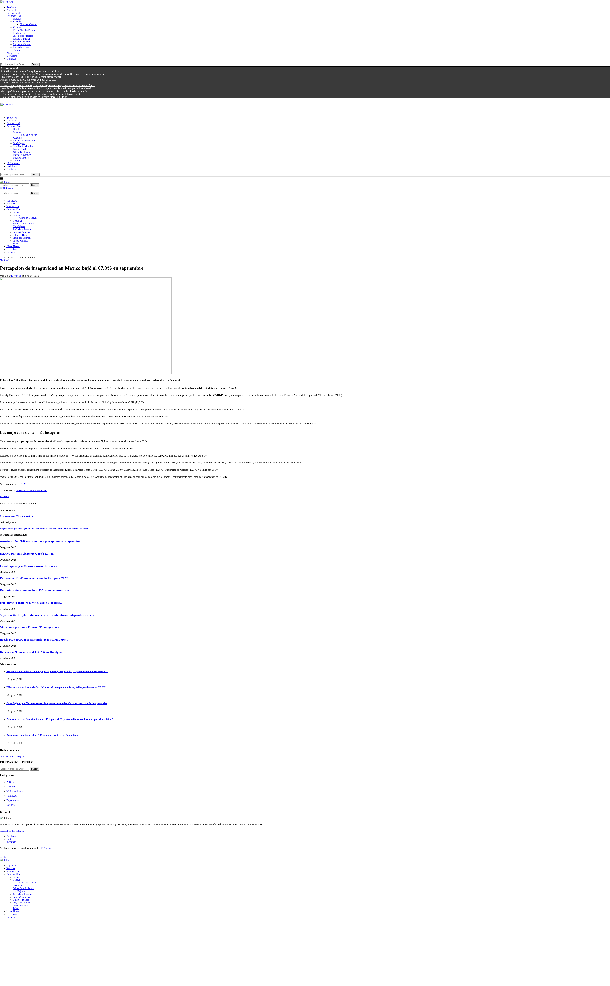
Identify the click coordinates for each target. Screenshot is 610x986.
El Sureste (16, 276)
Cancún (17, 21)
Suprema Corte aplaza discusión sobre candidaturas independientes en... (47, 615)
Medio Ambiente (14, 791)
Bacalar (17, 18)
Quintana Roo (14, 15)
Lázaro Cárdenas (21, 38)
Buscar (35, 64)
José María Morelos (23, 35)
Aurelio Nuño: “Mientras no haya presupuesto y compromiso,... (41, 541)
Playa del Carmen (22, 44)
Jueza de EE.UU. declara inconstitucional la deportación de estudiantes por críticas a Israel (45, 88)
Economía (11, 786)
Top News (12, 7)
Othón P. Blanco (21, 41)
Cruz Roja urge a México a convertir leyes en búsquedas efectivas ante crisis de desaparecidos (56, 703)
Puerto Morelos (21, 47)
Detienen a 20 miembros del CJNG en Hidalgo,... (31, 652)
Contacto (11, 58)
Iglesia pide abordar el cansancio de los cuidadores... (34, 639)
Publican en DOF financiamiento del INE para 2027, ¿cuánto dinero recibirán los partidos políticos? (60, 719)
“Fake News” (13, 53)
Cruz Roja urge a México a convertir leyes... (28, 566)
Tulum (16, 50)
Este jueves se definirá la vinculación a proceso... (31, 602)
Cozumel (17, 27)
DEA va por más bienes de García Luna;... (27, 553)
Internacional (13, 13)
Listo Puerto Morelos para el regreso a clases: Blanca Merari (30, 77)
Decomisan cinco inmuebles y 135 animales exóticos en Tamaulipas (42, 735)
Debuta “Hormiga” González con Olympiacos (23, 82)
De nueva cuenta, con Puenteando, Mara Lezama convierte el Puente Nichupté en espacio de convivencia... (54, 74)
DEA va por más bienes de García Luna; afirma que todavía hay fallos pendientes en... (43, 94)
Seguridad (11, 795)
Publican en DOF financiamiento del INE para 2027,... (35, 578)
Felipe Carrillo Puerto (24, 30)
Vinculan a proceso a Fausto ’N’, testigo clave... (30, 627)
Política (10, 782)
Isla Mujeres (19, 33)
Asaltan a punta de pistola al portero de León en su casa (28, 79)
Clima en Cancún (28, 24)
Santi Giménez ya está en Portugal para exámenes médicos (29, 71)
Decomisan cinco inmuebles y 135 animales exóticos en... (36, 590)
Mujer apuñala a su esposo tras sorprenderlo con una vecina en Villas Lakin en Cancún (43, 91)
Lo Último (12, 55)
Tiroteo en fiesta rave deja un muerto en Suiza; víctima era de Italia (33, 97)
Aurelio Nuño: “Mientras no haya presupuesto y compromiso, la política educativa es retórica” (47, 85)
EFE (23, 484)
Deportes (10, 805)
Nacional (11, 10)
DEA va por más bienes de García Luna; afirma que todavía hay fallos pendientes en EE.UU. (56, 687)
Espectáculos (12, 800)
